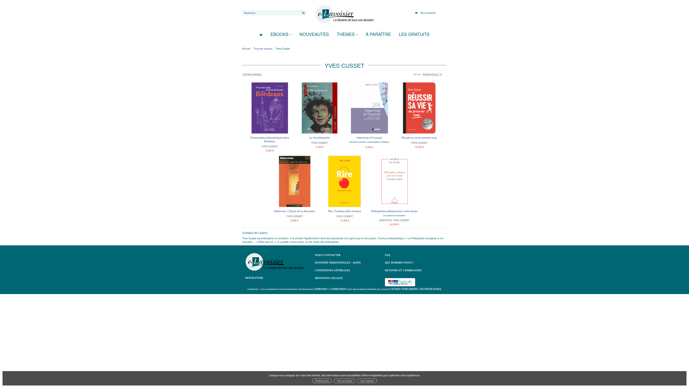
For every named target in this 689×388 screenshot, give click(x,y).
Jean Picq (385, 220)
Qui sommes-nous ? (399, 262)
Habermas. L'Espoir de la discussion (294, 211)
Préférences (322, 381)
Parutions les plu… (431, 74)
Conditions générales (332, 270)
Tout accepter (344, 381)
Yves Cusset (269, 146)
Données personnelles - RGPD (338, 262)
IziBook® (321, 289)
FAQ (387, 255)
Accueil (246, 48)
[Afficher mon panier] (416, 13)
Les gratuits (414, 34)
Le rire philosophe (319, 137)
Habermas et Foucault (369, 137)
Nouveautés (314, 34)
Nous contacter (328, 255)
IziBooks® (339, 289)
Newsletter (254, 278)
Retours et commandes (403, 270)
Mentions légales (329, 278)
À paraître (378, 34)
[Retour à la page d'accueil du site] (344, 14)
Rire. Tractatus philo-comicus (344, 211)
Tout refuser (367, 381)
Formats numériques (252, 74)
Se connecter (428, 13)
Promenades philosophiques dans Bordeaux (269, 139)
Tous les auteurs (263, 48)
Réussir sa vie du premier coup (419, 137)
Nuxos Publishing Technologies (416, 289)
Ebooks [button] (280, 34)
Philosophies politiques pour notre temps (394, 211)
